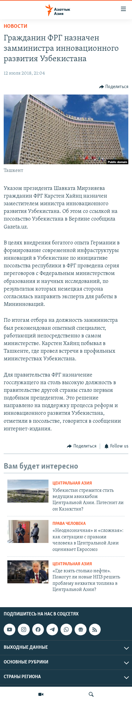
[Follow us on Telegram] (52, 629)
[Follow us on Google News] (80, 629)
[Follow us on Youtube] (9, 629)
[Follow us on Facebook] (38, 629)
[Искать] (91, 694)
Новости (15, 26)
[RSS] (95, 629)
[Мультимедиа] (41, 694)
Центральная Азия (72, 483)
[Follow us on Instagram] (23, 629)
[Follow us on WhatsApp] (66, 629)
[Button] (114, 87)
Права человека (69, 524)
